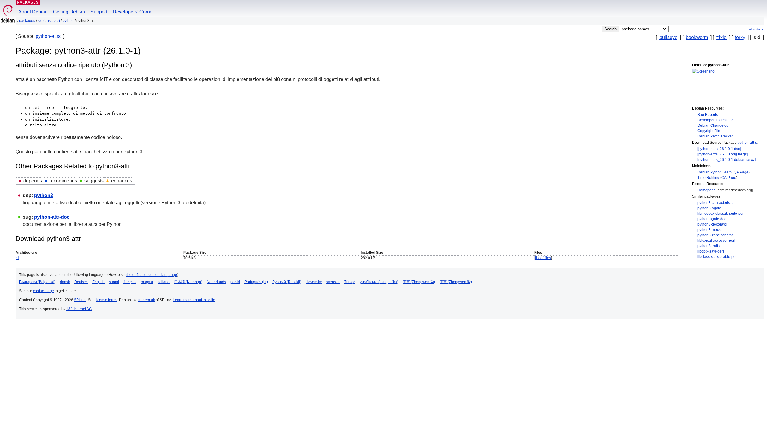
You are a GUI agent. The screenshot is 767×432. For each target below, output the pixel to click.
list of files (543, 258)
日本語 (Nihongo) (188, 282)
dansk (65, 282)
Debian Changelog (713, 125)
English (98, 282)
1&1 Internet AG (79, 309)
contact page (43, 291)
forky (740, 37)
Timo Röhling (708, 178)
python (68, 21)
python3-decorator (712, 224)
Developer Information (715, 120)
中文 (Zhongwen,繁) (456, 282)
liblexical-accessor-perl (716, 240)
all (17, 258)
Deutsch (81, 282)
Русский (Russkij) (286, 282)
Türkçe (349, 282)
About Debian (33, 11)
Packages (28, 2)
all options (756, 29)
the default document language (151, 275)
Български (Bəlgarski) (37, 282)
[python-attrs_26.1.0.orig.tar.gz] (722, 154)
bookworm (697, 37)
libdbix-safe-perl (710, 251)
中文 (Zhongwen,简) (419, 282)
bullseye (668, 37)
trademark (146, 300)
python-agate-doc (711, 219)
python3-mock (709, 230)
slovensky (314, 282)
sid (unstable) (49, 21)
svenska (333, 282)
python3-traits (708, 246)
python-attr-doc (52, 217)
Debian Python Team (714, 172)
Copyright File (708, 131)
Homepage (706, 190)
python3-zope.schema (715, 235)
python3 (43, 195)
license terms (106, 300)
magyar (147, 282)
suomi (114, 282)
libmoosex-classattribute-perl (721, 214)
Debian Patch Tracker (715, 136)
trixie (721, 37)
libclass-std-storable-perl (717, 257)
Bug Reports (707, 114)
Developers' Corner (133, 11)
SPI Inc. (80, 300)
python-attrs (48, 36)
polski (235, 282)
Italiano (164, 282)
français (129, 282)
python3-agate (709, 208)
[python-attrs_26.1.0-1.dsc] (719, 149)
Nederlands (216, 282)
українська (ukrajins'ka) (379, 282)
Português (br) (256, 282)
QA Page (741, 172)
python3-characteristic (715, 203)
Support (98, 11)
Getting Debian (69, 11)
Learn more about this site (194, 300)
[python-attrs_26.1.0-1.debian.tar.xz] (726, 160)
